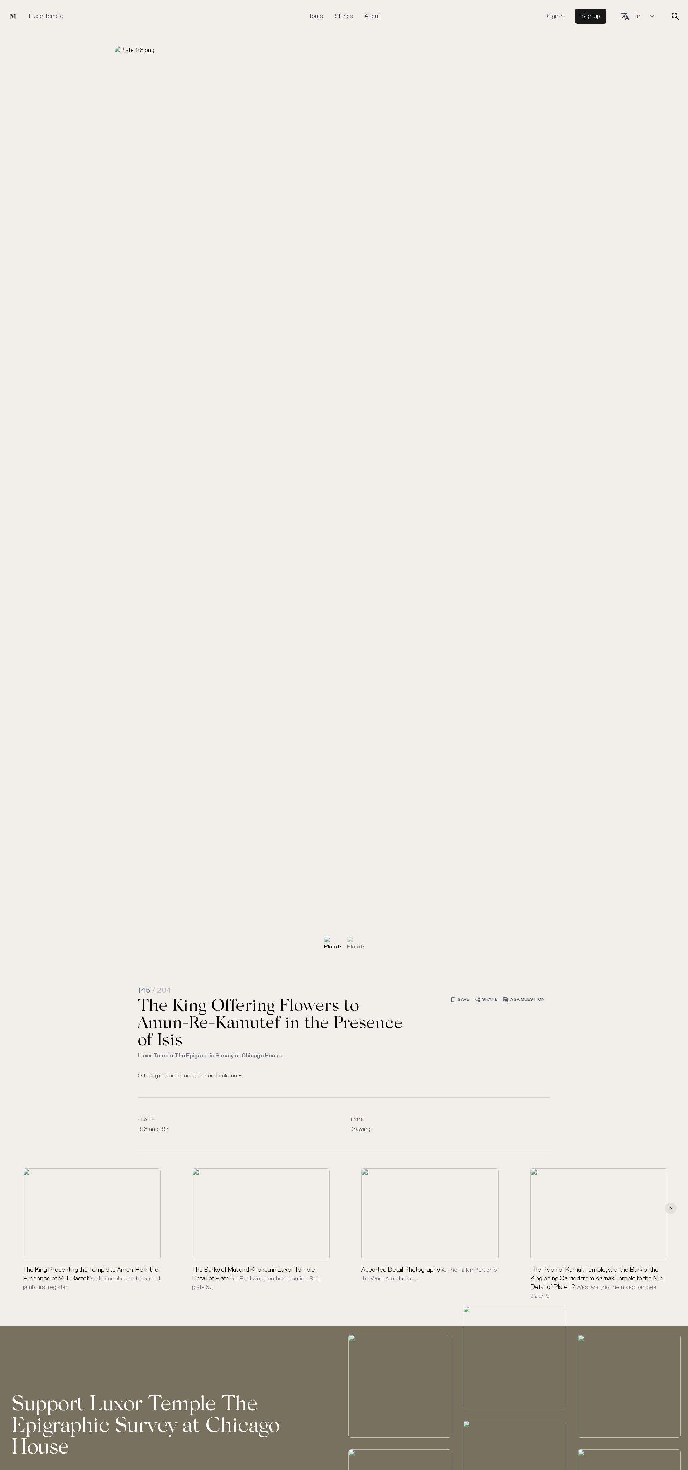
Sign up (590, 16)
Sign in (555, 16)
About (372, 16)
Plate (146, 1120)
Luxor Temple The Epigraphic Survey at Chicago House (210, 1056)
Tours (316, 16)
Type (357, 1120)
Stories (344, 16)
